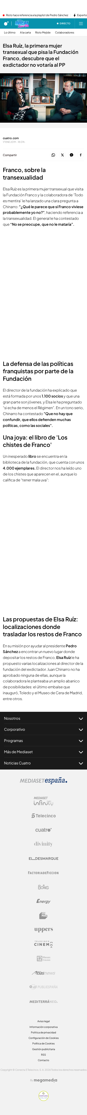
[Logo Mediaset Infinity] (43, 801)
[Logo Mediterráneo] (43, 1001)
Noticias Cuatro (17, 763)
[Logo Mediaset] (43, 783)
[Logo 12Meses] (43, 958)
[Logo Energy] (43, 901)
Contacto (43, 1060)
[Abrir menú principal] (81, 23)
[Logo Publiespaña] (43, 987)
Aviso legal (43, 1021)
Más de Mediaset (18, 751)
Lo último (10, 32)
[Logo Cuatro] (43, 830)
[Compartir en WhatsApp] (53, 155)
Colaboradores (64, 32)
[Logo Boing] (43, 887)
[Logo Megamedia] (45, 1080)
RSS (43, 1054)
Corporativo (14, 729)
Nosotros (12, 718)
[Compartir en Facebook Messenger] (71, 155)
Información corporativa (44, 1026)
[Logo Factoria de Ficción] (43, 873)
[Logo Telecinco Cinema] (43, 944)
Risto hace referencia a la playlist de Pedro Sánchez (37, 15)
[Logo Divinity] (43, 844)
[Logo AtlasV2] (43, 973)
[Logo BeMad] (43, 916)
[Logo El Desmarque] (43, 858)
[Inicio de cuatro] (6, 23)
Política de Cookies (43, 1043)
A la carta (25, 32)
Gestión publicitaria (43, 1049)
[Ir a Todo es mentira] (21, 23)
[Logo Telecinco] (43, 816)
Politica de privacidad (43, 1032)
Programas (13, 740)
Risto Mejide (43, 32)
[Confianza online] (44, 1099)
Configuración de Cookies (44, 1037)
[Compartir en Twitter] (62, 155)
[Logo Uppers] (43, 930)
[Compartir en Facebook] (80, 155)
